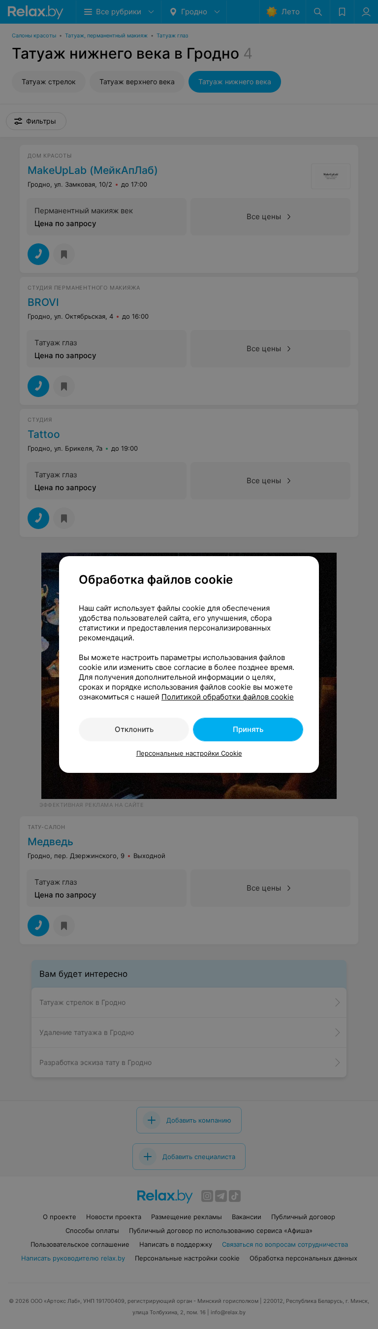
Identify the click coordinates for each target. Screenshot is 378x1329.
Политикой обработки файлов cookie (227, 696)
